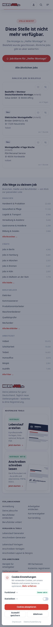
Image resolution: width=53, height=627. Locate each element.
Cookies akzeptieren (26, 607)
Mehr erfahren (29, 586)
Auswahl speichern (15, 614)
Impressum (16, 622)
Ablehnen (38, 614)
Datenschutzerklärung (32, 622)
